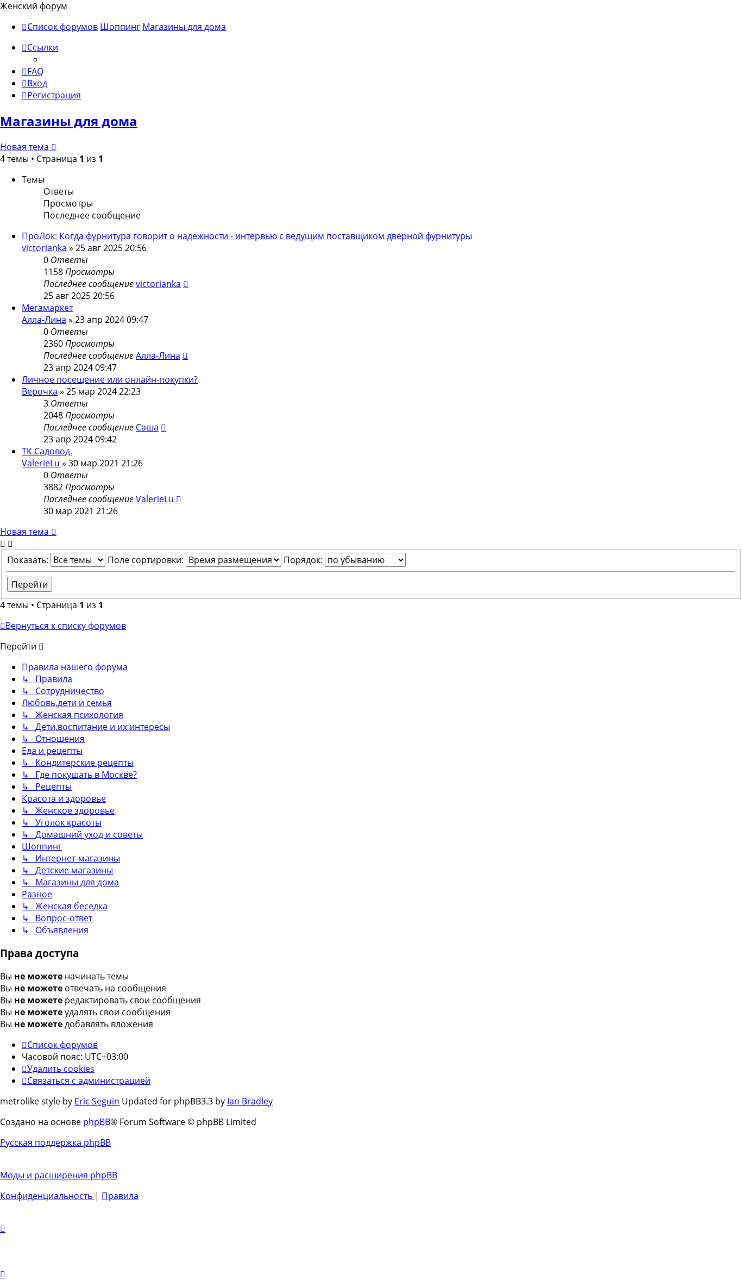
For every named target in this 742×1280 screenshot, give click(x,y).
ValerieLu (41, 463)
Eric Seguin (97, 1101)
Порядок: (304, 560)
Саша (147, 427)
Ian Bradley (250, 1101)
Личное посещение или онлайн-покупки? (110, 379)
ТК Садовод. (47, 451)
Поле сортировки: (147, 560)
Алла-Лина (44, 320)
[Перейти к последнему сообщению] (185, 284)
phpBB (96, 1122)
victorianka (44, 248)
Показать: (29, 560)
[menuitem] (32, 71)
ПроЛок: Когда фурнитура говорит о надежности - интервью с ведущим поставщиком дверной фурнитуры (247, 236)
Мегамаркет (47, 308)
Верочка (40, 391)
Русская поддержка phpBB (55, 1142)
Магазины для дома (68, 121)
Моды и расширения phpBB (58, 1175)
